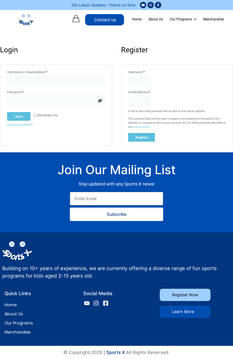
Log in (18, 116)
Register (141, 137)
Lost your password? (20, 124)
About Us (155, 19)
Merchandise (213, 19)
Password (21, 91)
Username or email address (33, 71)
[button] (183, 19)
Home (137, 19)
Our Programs (181, 19)
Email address (145, 91)
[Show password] (100, 100)
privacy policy (141, 126)
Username (142, 71)
